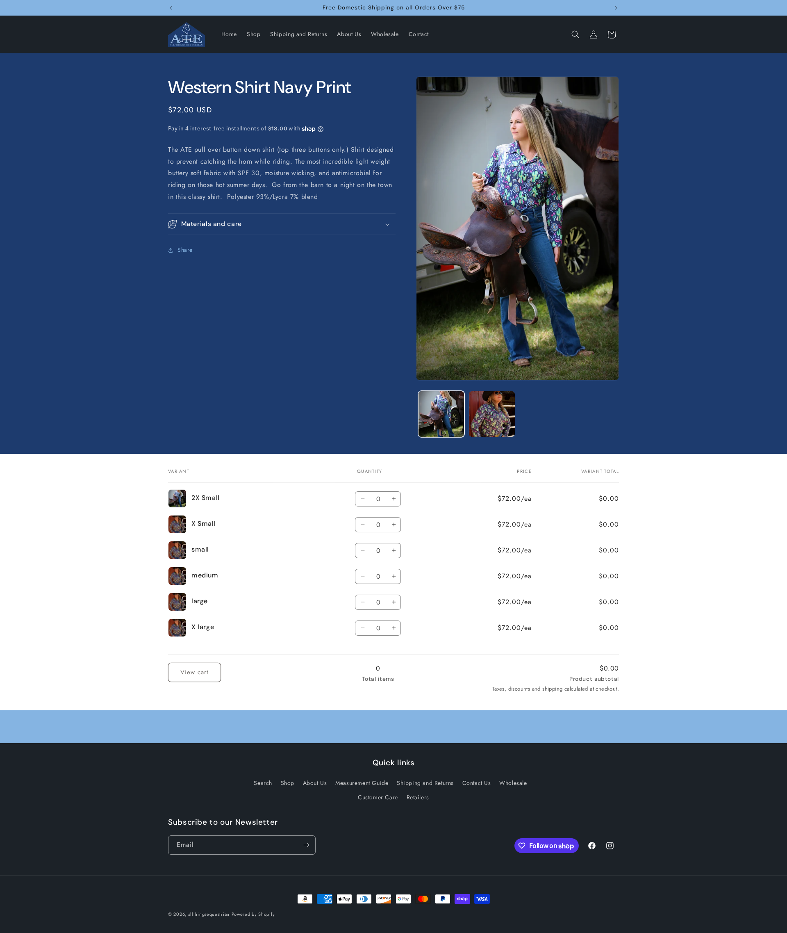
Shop (287, 783)
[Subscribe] (306, 845)
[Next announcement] (616, 8)
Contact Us (476, 783)
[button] (575, 34)
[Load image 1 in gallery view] (441, 414)
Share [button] (185, 250)
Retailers (418, 797)
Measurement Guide (361, 783)
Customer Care (378, 797)
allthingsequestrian (209, 914)
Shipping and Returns (425, 783)
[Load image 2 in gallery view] (492, 414)
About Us (315, 783)
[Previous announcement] (171, 8)
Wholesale (513, 783)
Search (263, 783)
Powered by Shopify (253, 914)
